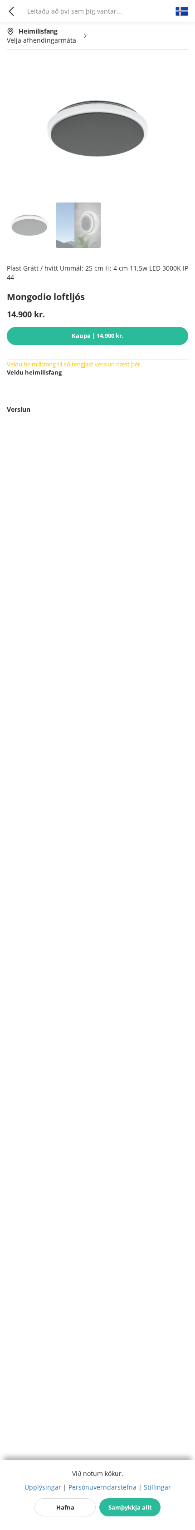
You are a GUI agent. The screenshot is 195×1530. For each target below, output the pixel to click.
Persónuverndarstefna (102, 1487)
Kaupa (98, 335)
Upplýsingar (42, 1487)
